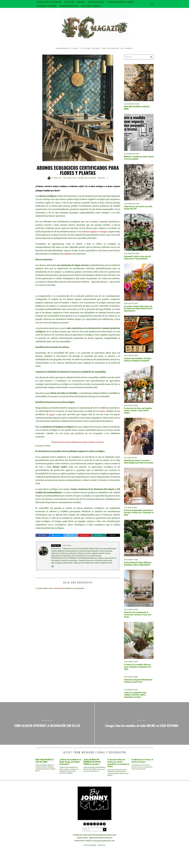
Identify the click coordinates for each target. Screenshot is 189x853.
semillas (67, 254)
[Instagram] (88, 824)
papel (52, 414)
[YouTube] (97, 824)
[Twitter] (84, 824)
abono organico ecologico (96, 231)
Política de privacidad (90, 845)
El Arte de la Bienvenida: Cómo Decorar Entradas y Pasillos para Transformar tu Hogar (139, 512)
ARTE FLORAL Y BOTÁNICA (91, 5)
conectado (57, 588)
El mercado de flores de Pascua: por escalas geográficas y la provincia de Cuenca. (118, 763)
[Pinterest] (91, 824)
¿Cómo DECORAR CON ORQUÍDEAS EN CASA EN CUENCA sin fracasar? (92, 761)
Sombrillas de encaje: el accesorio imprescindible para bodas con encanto (138, 461)
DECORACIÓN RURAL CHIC (69, 5)
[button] (151, 57)
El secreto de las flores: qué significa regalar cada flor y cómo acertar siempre (138, 410)
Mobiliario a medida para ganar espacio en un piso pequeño (139, 157)
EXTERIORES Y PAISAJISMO (47, 5)
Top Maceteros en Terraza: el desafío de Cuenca (142, 760)
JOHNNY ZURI (57, 178)
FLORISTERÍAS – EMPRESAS (74, 1)
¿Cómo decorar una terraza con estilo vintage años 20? (138, 207)
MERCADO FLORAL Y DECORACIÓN (49, 1)
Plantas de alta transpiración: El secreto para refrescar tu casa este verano (137, 614)
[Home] (104, 824)
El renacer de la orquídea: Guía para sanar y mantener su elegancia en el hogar (137, 666)
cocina (102, 411)
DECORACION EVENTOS (96, 1)
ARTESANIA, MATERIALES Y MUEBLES (120, 1)
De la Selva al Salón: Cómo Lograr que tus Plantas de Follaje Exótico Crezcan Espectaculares (138, 308)
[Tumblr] (101, 824)
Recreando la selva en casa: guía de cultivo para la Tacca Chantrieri (137, 257)
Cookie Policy (101, 845)
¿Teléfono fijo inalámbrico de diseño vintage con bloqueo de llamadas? (137, 359)
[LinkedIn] (94, 824)
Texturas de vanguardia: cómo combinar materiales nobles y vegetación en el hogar (135, 694)
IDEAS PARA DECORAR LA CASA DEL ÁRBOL (137, 107)
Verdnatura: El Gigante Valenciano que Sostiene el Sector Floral (138, 680)
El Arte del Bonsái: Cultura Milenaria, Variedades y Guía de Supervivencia (138, 563)
